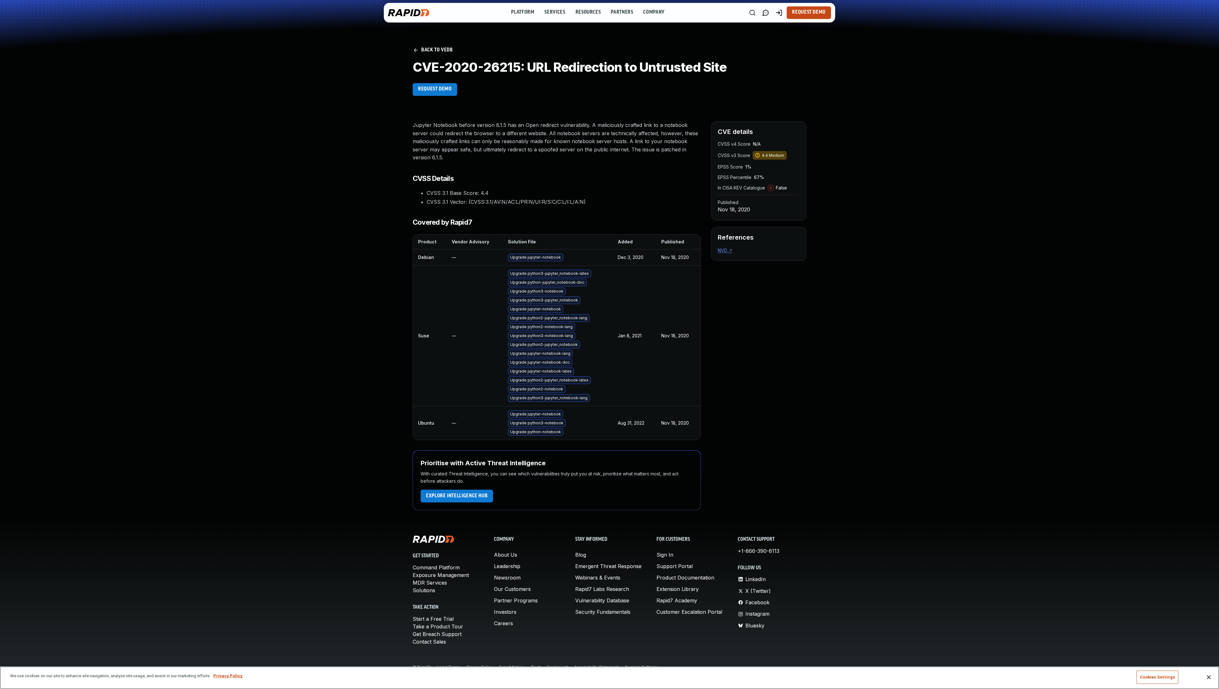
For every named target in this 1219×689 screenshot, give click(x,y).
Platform (522, 12)
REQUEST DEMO (435, 89)
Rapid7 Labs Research (602, 589)
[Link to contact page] (765, 12)
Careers (503, 623)
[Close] (1209, 677)
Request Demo (809, 12)
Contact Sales (429, 642)
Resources (588, 12)
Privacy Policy (228, 675)
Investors (505, 612)
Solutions (424, 590)
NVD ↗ (725, 250)
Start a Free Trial (433, 619)
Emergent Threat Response (608, 566)
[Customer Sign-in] (779, 12)
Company (653, 12)
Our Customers (512, 589)
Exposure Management (441, 575)
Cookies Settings (1157, 677)
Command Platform (436, 567)
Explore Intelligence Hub (457, 496)
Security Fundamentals (602, 612)
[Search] (752, 12)
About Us (505, 555)
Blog (580, 555)
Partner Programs (516, 600)
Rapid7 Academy (676, 600)
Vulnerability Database (602, 600)
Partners (622, 12)
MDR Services (430, 583)
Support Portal (674, 566)
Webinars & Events (597, 577)
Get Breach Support (437, 634)
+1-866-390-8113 (758, 551)
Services (554, 12)
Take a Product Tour (438, 626)
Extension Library (677, 589)
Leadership (507, 566)
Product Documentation (685, 577)
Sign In (664, 555)
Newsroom (507, 577)
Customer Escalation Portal (689, 612)
